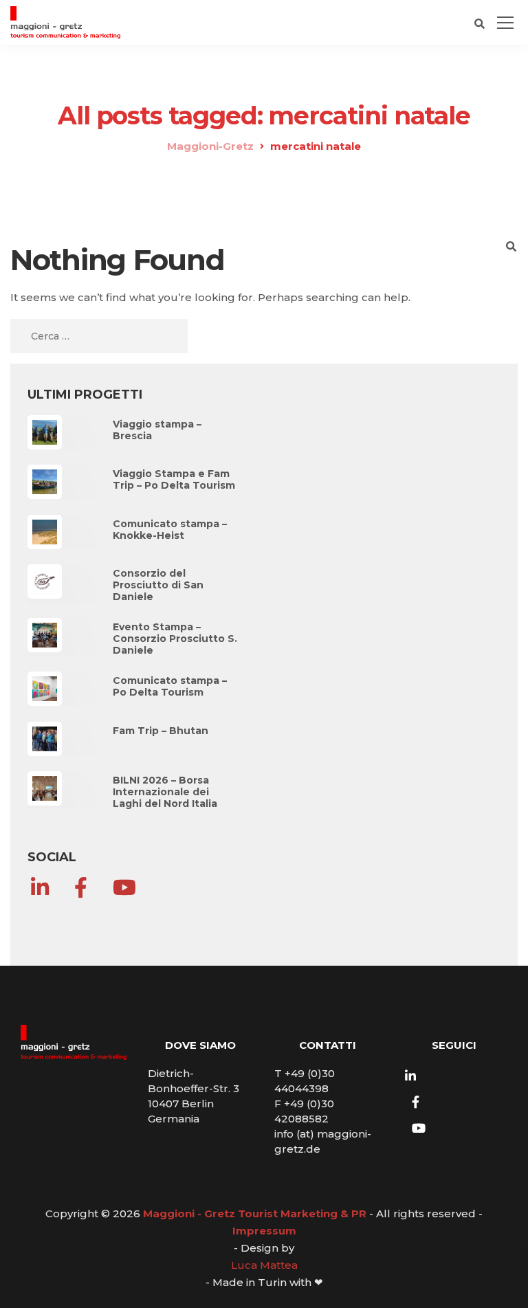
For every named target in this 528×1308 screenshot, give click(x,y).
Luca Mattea (264, 1265)
